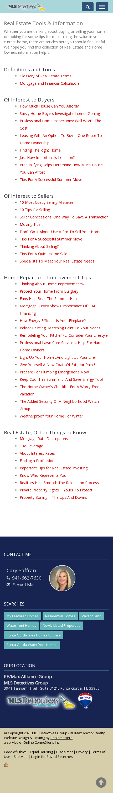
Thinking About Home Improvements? (52, 283)
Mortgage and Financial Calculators (50, 83)
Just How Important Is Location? (47, 157)
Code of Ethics (15, 751)
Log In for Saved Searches (52, 756)
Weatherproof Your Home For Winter (51, 416)
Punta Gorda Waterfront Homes (32, 644)
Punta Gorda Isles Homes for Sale (34, 635)
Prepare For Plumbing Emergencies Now (54, 371)
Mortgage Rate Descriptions (44, 438)
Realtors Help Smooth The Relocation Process (59, 482)
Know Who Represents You (43, 475)
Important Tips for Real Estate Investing (54, 467)
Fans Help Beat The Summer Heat (49, 298)
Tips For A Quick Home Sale (43, 253)
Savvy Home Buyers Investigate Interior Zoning (60, 113)
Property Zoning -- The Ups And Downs (53, 497)
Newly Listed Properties (61, 625)
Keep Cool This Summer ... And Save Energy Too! (61, 379)
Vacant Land (91, 616)
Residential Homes (60, 616)
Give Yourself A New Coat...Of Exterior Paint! (57, 364)
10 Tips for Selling (35, 209)
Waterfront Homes (21, 625)
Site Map (21, 756)
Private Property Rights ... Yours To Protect (56, 489)
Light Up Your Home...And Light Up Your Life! (58, 357)
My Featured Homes (23, 616)
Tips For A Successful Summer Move (51, 179)
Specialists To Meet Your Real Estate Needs (57, 261)
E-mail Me (23, 585)
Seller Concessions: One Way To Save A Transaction (64, 217)
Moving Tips (30, 224)
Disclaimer (64, 751)
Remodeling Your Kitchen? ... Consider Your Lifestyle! (64, 335)
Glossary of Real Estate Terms (45, 75)
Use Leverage (31, 445)
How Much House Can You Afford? (49, 106)
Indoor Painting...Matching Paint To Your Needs (60, 327)
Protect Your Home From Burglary (49, 291)
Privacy (82, 751)
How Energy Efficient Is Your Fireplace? (53, 320)
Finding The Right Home (40, 150)
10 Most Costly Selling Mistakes (47, 202)
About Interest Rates (37, 453)
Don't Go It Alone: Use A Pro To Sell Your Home (60, 231)
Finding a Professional (38, 460)
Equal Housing (41, 751)
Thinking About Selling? (39, 246)
